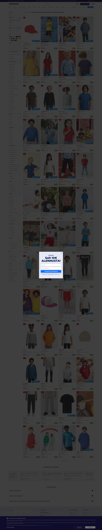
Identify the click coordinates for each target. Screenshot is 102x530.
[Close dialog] (62, 253)
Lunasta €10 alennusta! (51, 271)
